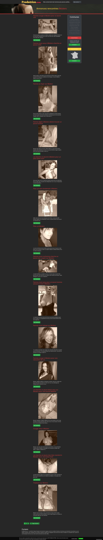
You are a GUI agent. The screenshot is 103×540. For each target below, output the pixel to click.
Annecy (78, 20)
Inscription (74, 44)
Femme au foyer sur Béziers (43, 84)
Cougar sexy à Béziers (41, 429)
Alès (76, 25)
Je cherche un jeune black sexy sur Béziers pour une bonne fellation (45, 390)
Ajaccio (76, 28)
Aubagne (76, 27)
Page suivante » (35, 523)
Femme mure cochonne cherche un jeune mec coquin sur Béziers (45, 257)
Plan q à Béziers (38, 226)
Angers (78, 30)
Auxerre (71, 30)
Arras (74, 30)
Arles (72, 27)
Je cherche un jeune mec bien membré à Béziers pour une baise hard (47, 456)
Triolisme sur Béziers (40, 483)
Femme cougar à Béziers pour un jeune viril (47, 16)
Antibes (72, 28)
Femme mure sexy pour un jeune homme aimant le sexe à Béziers (47, 283)
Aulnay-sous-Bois (73, 32)
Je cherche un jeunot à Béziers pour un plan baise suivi (47, 157)
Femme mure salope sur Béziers (44, 325)
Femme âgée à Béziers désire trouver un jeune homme (47, 122)
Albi (78, 25)
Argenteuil (72, 25)
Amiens (72, 19)
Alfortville (77, 22)
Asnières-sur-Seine (74, 24)
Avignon (76, 19)
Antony (78, 33)
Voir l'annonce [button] (37, 40)
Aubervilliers (72, 20)
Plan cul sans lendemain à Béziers (45, 188)
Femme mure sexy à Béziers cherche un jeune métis (47, 44)
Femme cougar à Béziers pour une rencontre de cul (45, 359)
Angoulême (72, 22)
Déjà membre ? (77, 2)
